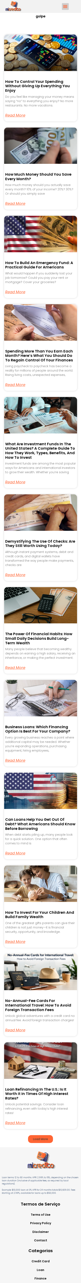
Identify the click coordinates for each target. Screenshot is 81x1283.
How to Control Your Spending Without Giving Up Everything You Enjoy (37, 86)
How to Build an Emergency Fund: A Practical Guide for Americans (39, 265)
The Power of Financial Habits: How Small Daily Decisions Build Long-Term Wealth (38, 638)
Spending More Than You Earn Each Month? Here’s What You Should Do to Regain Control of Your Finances (39, 356)
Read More (15, 115)
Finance (40, 1278)
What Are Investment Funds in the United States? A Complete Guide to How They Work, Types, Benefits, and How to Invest (40, 450)
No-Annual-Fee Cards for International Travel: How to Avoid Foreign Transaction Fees (38, 1005)
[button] (65, 6)
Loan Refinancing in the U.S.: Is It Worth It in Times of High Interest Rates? (36, 1094)
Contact (40, 1240)
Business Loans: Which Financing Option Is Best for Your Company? (37, 729)
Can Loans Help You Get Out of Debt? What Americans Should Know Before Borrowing (40, 824)
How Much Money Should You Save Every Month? (38, 176)
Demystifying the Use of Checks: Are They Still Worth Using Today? (40, 543)
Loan (40, 1270)
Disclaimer (40, 1232)
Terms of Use (40, 1215)
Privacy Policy (40, 1223)
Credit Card (41, 1261)
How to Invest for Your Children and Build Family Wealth (39, 915)
